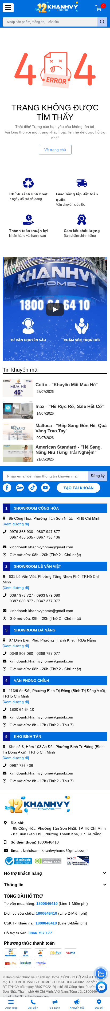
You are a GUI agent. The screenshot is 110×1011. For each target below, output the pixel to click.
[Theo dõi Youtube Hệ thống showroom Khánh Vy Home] (45, 487)
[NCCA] (78, 861)
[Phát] (55, 309)
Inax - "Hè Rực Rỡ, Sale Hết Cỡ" (70, 406)
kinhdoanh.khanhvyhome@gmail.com (55, 850)
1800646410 (48, 842)
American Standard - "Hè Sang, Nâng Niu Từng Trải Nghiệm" (69, 450)
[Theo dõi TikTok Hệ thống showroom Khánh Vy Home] (32, 487)
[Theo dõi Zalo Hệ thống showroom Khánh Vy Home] (19, 487)
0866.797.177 (40, 933)
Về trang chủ (55, 149)
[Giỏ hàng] (98, 8)
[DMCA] (48, 861)
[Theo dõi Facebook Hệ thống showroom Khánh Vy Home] (7, 487)
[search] (102, 22)
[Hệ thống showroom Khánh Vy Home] (56, 8)
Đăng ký (98, 475)
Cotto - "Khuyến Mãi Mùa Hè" (67, 384)
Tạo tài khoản (78, 487)
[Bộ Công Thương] (18, 861)
